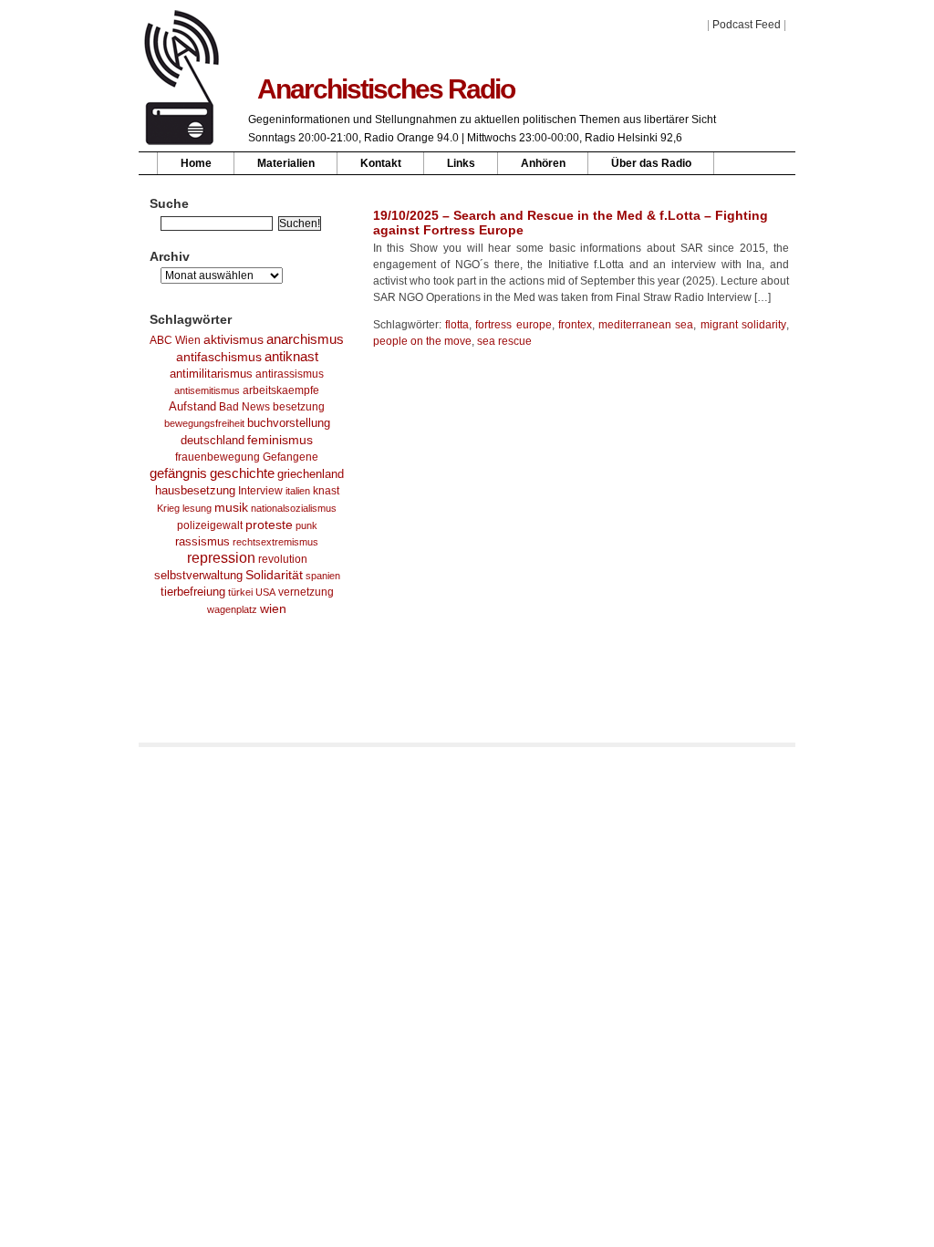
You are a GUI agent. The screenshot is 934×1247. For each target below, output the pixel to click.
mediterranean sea (645, 324)
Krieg (168, 508)
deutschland (212, 440)
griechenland (310, 474)
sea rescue (504, 341)
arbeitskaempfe (281, 390)
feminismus (280, 439)
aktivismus (233, 339)
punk (306, 525)
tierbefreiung (193, 592)
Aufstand (192, 406)
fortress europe (513, 324)
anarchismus (305, 339)
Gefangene (290, 457)
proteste (269, 524)
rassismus (202, 541)
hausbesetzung (195, 490)
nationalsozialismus (294, 508)
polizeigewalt (210, 525)
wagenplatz (232, 609)
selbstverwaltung (198, 575)
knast (326, 490)
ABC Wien (175, 340)
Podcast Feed (746, 24)
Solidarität (274, 575)
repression (221, 558)
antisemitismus (207, 390)
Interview (260, 490)
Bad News (244, 406)
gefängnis (178, 473)
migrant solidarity (743, 324)
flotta (457, 324)
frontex (575, 324)
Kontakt (380, 163)
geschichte (242, 473)
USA (265, 592)
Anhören (543, 163)
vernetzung (306, 592)
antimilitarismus (211, 374)
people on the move (422, 341)
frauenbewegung (217, 457)
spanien (323, 575)
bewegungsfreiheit (204, 423)
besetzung (299, 406)
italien (297, 490)
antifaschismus (219, 356)
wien (273, 608)
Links (461, 163)
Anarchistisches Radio (385, 89)
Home (196, 163)
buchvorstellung (288, 423)
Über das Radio (651, 163)
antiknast (291, 356)
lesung (197, 508)
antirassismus (289, 374)
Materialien (286, 163)
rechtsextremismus (275, 541)
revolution (282, 559)
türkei (240, 592)
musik (231, 507)
